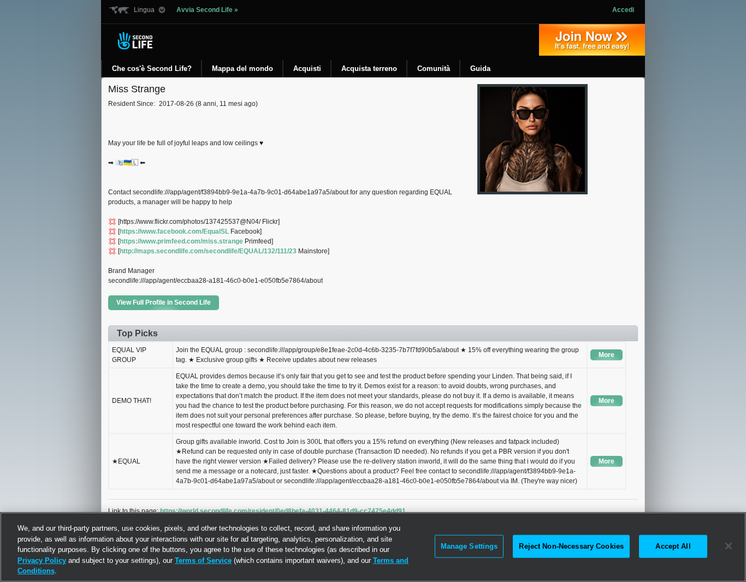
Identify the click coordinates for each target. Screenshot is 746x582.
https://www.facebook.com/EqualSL (174, 231)
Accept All (672, 546)
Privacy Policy (41, 560)
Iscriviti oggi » (592, 40)
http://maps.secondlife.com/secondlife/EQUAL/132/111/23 (208, 251)
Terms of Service (203, 560)
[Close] (729, 546)
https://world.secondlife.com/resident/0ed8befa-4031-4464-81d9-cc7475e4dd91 (283, 511)
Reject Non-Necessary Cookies (571, 546)
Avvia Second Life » (207, 10)
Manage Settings (469, 546)
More (606, 355)
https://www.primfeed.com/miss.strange (181, 241)
